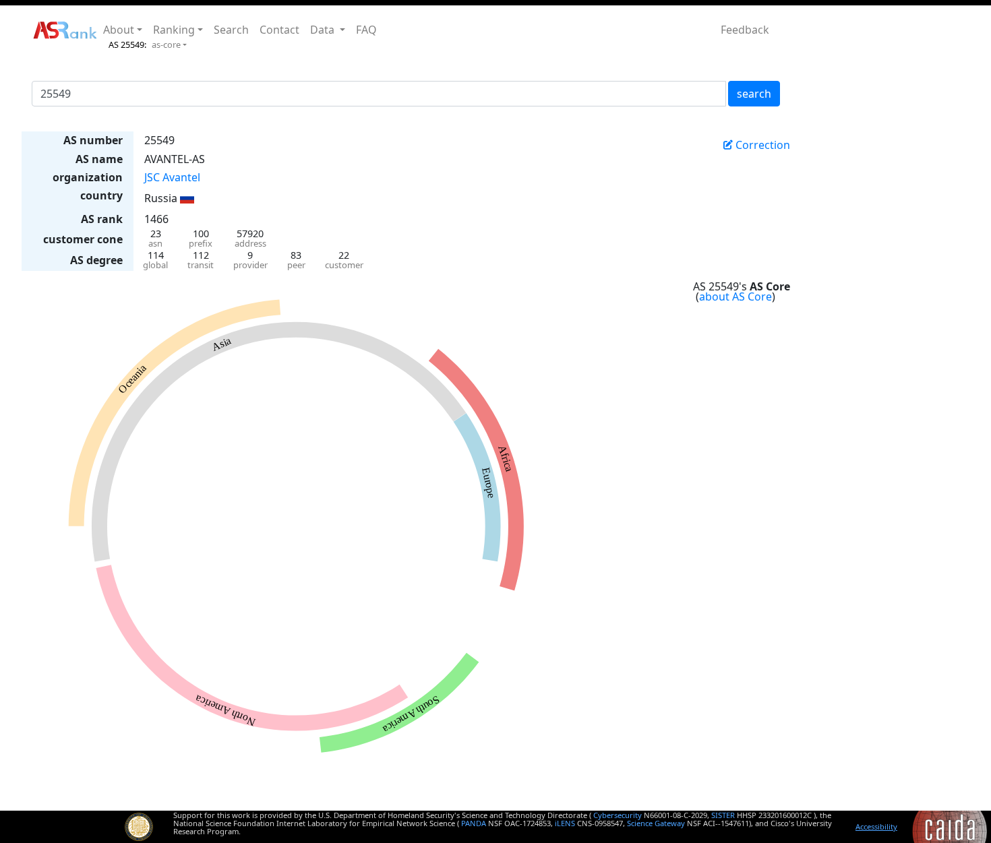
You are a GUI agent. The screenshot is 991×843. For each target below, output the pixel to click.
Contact (279, 29)
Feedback (745, 29)
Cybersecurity (617, 815)
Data (323, 29)
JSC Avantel (172, 177)
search (754, 93)
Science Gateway (656, 823)
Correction (761, 144)
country (101, 195)
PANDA (473, 823)
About (118, 29)
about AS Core (735, 296)
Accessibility (876, 826)
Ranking (174, 29)
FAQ (366, 29)
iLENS (565, 823)
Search (231, 29)
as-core (166, 44)
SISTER (723, 815)
